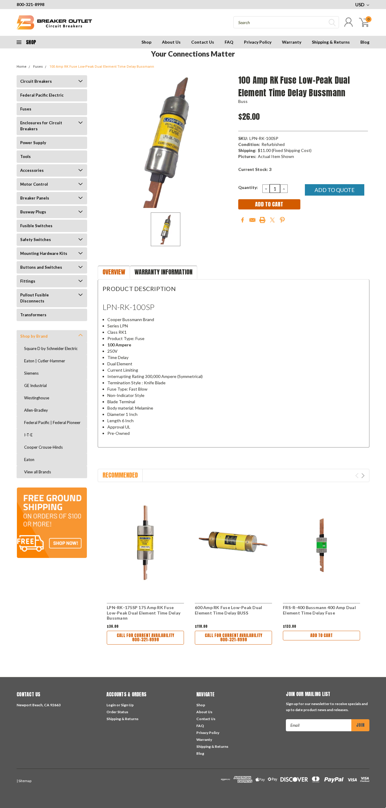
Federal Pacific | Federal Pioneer (52, 422)
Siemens (31, 373)
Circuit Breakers (36, 81)
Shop (146, 42)
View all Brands (37, 471)
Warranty (291, 42)
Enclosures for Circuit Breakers (41, 125)
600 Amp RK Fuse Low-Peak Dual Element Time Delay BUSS (228, 610)
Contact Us (202, 42)
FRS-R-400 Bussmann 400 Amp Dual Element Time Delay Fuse (319, 610)
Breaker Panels (34, 198)
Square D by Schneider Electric (51, 348)
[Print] (262, 220)
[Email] (252, 220)
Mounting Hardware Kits (43, 253)
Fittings (27, 281)
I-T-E (28, 434)
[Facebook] (242, 220)
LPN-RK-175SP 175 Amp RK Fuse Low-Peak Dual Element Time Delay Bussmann (143, 613)
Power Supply (33, 142)
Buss (243, 101)
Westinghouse (36, 397)
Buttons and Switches (41, 267)
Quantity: (248, 187)
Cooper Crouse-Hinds (43, 447)
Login (111, 705)
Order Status (117, 712)
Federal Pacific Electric (42, 95)
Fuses (38, 67)
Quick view (145, 543)
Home (22, 67)
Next (363, 475)
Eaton (29, 459)
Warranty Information (163, 272)
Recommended (120, 475)
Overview (114, 272)
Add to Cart (321, 635)
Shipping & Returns (331, 42)
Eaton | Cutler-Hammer (44, 360)
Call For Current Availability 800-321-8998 (145, 637)
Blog (364, 42)
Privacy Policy (257, 42)
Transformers (33, 314)
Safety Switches (35, 239)
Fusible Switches (36, 225)
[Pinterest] (282, 220)
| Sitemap (24, 781)
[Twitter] (272, 220)
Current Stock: (254, 169)
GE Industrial (35, 385)
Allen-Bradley (36, 410)
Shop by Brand (34, 336)
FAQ (229, 42)
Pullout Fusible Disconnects (34, 298)
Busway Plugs (33, 211)
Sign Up (127, 705)
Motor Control (34, 184)
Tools (25, 156)
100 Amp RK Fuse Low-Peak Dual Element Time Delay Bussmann (101, 67)
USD (360, 4)
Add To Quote (335, 190)
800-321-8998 (30, 4)
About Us (171, 42)
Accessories (32, 170)
